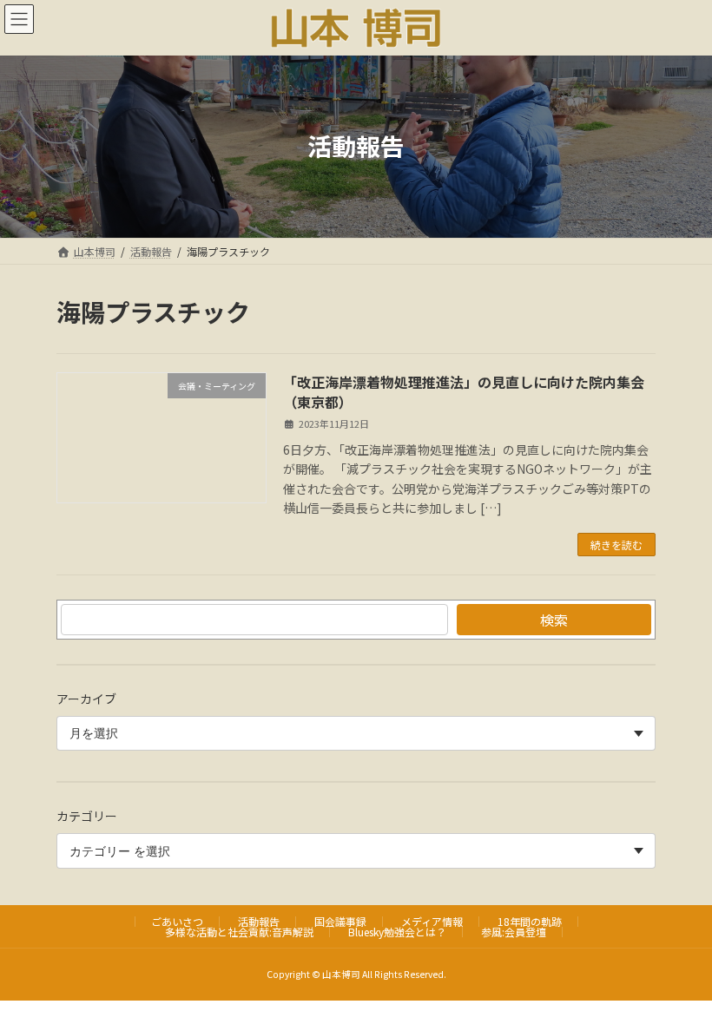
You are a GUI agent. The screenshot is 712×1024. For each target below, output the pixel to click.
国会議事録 (340, 921)
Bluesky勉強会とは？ (397, 931)
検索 (554, 619)
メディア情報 (432, 921)
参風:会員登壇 (513, 931)
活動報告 (259, 921)
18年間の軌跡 (530, 921)
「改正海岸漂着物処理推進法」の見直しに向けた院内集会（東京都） (463, 391)
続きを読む (616, 544)
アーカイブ (86, 698)
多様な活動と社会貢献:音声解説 (239, 931)
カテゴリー (86, 816)
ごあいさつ (177, 921)
